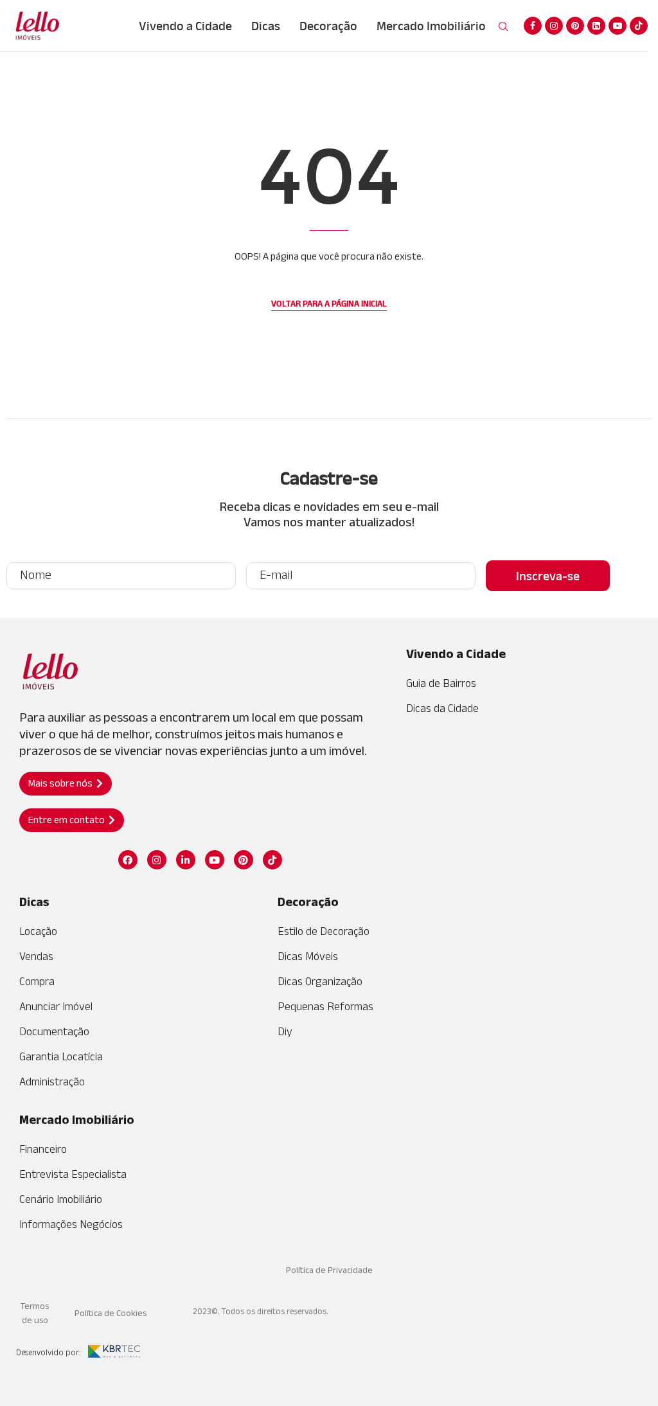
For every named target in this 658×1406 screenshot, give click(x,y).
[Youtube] (618, 26)
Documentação (54, 1031)
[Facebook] (533, 26)
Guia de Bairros (441, 683)
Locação (38, 931)
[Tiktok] (639, 26)
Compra (37, 981)
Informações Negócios (71, 1224)
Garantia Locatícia (61, 1056)
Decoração (328, 26)
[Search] (503, 27)
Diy (285, 1031)
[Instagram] (554, 26)
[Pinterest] (575, 26)
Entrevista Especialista (73, 1174)
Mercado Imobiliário (431, 26)
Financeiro (43, 1149)
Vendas (36, 956)
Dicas (265, 26)
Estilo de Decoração (323, 931)
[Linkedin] (596, 26)
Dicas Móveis (308, 956)
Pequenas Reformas (325, 1006)
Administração (52, 1081)
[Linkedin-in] (185, 859)
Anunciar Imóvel (56, 1006)
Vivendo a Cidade (185, 26)
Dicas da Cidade (442, 708)
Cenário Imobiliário (60, 1199)
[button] (65, 784)
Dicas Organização (320, 981)
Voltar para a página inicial (329, 303)
